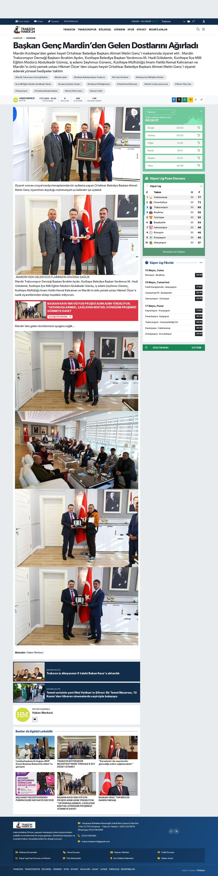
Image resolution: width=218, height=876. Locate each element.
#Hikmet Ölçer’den (183, 84)
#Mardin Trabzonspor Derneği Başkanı (31, 77)
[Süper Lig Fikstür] (201, 263)
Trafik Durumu (167, 852)
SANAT (95, 869)
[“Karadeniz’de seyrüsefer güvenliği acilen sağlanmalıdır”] (118, 747)
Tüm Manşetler (73, 858)
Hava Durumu (73, 852)
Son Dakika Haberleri (123, 858)
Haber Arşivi (167, 858)
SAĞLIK (103, 869)
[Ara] (198, 30)
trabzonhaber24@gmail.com (96, 841)
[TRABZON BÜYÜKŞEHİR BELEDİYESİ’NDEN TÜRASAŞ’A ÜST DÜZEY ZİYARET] (76, 747)
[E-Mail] (34, 719)
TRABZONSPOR (87, 29)
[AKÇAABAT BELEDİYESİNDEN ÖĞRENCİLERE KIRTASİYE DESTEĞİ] (35, 783)
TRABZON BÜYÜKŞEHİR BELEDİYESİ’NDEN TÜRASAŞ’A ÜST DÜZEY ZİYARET (76, 764)
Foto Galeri (23, 21)
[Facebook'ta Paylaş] (174, 99)
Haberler (17, 38)
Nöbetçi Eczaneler (28, 852)
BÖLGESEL (105, 29)
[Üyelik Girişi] (202, 21)
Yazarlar (55, 21)
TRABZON (69, 29)
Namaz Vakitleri (121, 852)
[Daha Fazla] (190, 99)
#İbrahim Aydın (61, 77)
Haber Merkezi (42, 712)
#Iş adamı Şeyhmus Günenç (69, 84)
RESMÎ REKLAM (71, 21)
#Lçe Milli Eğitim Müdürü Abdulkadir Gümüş (33, 84)
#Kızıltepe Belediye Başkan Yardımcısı (89, 77)
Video (40, 21)
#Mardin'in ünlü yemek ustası (156, 84)
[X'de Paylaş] (179, 99)
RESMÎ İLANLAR (158, 29)
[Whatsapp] (171, 831)
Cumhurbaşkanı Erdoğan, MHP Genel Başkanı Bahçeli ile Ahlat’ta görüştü (34, 764)
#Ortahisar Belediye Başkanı (46, 91)
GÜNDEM (119, 29)
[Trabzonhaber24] (24, 29)
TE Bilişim (200, 870)
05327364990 (89, 836)
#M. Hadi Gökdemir (120, 77)
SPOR (131, 29)
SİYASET (142, 29)
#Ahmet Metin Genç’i (73, 91)
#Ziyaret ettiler (96, 91)
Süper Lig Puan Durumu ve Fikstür (35, 858)
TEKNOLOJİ (114, 869)
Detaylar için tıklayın (174, 252)
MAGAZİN (85, 869)
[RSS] (176, 831)
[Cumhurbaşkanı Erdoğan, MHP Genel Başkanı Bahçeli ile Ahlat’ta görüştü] (35, 747)
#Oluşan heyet (21, 91)
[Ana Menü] (203, 30)
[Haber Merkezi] (23, 714)
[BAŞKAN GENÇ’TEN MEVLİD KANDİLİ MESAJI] (118, 783)
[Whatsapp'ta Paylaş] (184, 99)
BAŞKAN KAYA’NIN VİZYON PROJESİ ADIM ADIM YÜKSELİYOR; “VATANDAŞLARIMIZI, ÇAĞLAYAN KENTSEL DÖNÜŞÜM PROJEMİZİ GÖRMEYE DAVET (76, 803)
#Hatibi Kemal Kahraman (127, 84)
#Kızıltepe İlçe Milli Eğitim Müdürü (149, 77)
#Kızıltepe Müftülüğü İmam (98, 84)
